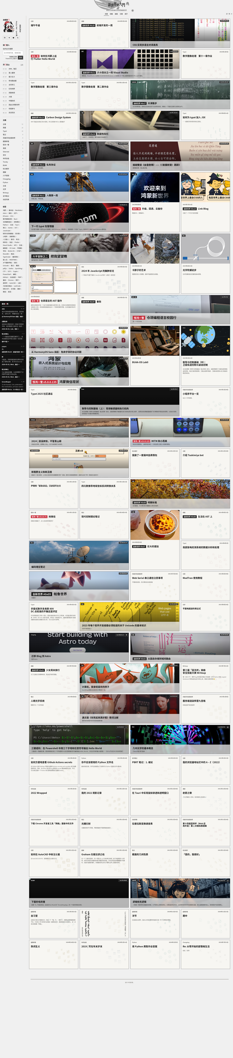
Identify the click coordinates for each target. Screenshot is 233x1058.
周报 (83, 51)
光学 (16, 213)
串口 (5, 228)
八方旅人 (6, 239)
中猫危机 (12, 101)
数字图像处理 (8, 219)
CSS (12, 216)
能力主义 (12, 77)
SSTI (10, 271)
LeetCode (17, 286)
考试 (18, 239)
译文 (83, 604)
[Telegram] (9, 38)
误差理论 (12, 236)
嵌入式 (5, 260)
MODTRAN (13, 260)
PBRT (20, 277)
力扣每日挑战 (8, 286)
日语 (21, 245)
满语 (83, 696)
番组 (5, 280)
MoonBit (6, 254)
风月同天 (12, 113)
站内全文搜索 (8, 49)
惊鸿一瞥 (134, 174)
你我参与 (12, 109)
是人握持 (12, 73)
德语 (5, 292)
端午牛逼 (5, 341)
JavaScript (7, 230)
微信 (11, 213)
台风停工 (12, 85)
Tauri (17, 225)
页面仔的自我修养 (35, 450)
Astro (5, 213)
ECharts (6, 216)
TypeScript (7, 257)
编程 (15, 274)
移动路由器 (12, 81)
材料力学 (6, 289)
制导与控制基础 (8, 233)
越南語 (5, 248)
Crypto (16, 271)
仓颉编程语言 (8, 222)
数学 (18, 280)
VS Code (12, 248)
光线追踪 (13, 277)
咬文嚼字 (33, 880)
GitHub (6, 277)
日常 (22, 65)
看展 (18, 265)
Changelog (33, 635)
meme (10, 228)
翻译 (19, 289)
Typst (32, 205)
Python (6, 225)
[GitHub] (5, 38)
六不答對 (33, 235)
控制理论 (17, 222)
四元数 (18, 233)
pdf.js (5, 268)
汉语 (12, 225)
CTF (5, 271)
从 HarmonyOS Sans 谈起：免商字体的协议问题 (13, 316)
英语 (10, 292)
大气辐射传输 (8, 262)
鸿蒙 (5, 210)
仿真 (16, 262)
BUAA (184, 328)
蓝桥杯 (5, 283)
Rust (16, 219)
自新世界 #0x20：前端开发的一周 (13, 352)
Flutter (17, 242)
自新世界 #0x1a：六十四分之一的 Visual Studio (13, 389)
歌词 (13, 239)
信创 (11, 242)
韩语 (13, 254)
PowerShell (7, 274)
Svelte (11, 268)
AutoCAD (13, 283)
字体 (5, 251)
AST (16, 228)
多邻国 (13, 289)
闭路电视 (12, 93)
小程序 (5, 236)
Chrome (11, 280)
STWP (19, 251)
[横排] (229, 14)
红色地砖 (12, 89)
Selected (33, 727)
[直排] (227, 14)
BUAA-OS (12, 251)
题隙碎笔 (134, 82)
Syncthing (19, 268)
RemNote (19, 210)
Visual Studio (8, 245)
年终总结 (33, 420)
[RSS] (18, 38)
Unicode (6, 265)
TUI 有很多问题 (7, 372)
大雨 (10, 97)
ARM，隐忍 (13, 69)
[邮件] (13, 38)
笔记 (13, 265)
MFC (16, 245)
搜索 (20, 57)
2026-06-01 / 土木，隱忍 (10, 329)
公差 (20, 283)
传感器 (20, 248)
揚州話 (11, 210)
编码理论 (15, 257)
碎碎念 (5, 242)
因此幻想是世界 (14, 105)
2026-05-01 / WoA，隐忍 (10, 364)
